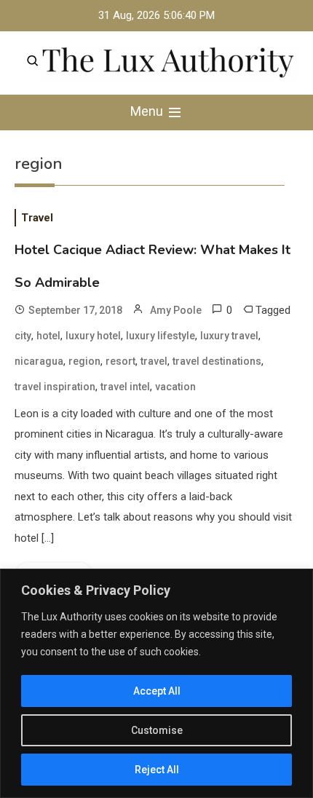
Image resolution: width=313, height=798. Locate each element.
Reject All (157, 769)
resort (120, 361)
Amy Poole (176, 310)
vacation (175, 386)
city (23, 335)
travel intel (125, 386)
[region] (156, 683)
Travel (37, 217)
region (84, 361)
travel (153, 361)
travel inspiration (55, 386)
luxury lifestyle (160, 335)
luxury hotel (93, 335)
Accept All (157, 691)
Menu (148, 111)
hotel (48, 335)
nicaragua (39, 361)
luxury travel (229, 335)
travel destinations (217, 361)
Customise (157, 730)
